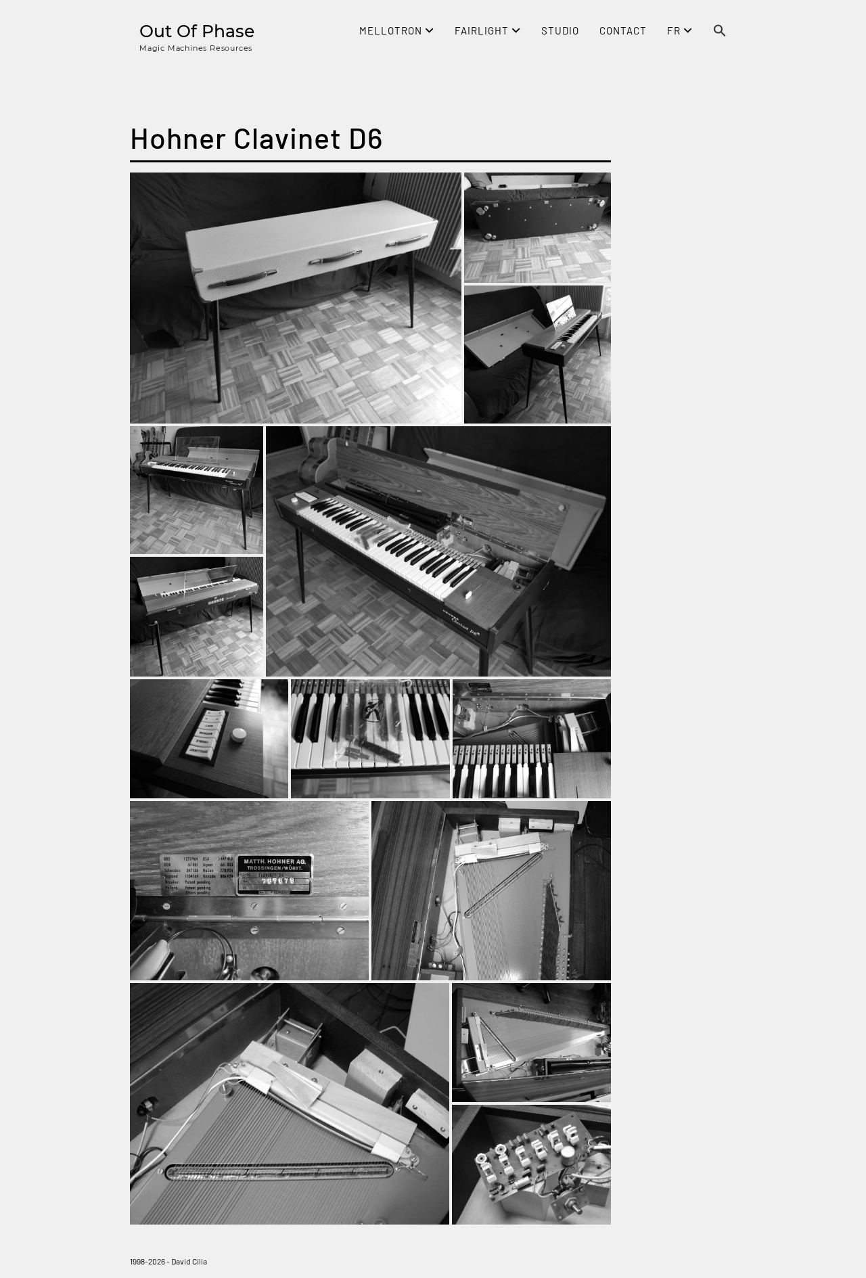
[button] (720, 32)
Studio (560, 30)
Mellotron (392, 30)
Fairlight (483, 30)
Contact (623, 30)
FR (675, 30)
